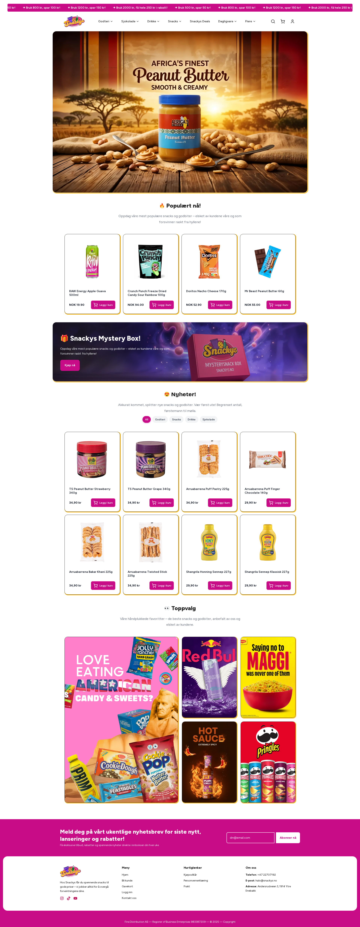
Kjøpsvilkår (190, 874)
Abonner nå (288, 837)
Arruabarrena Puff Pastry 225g (207, 489)
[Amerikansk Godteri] (121, 720)
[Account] (292, 21)
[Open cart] (282, 21)
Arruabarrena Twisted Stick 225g (147, 573)
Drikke (151, 21)
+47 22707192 (266, 874)
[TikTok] (68, 898)
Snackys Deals (200, 21)
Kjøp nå (70, 365)
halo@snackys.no (266, 880)
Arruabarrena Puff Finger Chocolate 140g (262, 490)
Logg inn (127, 892)
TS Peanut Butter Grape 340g (149, 489)
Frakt (187, 886)
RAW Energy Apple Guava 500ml (87, 293)
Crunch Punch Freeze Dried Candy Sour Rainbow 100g (147, 293)
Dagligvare (225, 21)
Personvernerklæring (196, 880)
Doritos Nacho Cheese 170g (206, 291)
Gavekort (127, 886)
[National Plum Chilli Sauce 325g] (209, 762)
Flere (248, 21)
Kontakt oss (129, 898)
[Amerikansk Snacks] (268, 762)
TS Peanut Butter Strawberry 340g (89, 490)
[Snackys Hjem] (74, 21)
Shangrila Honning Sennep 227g (208, 572)
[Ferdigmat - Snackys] (268, 677)
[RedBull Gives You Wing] (209, 677)
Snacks (173, 21)
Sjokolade (128, 21)
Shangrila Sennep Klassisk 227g (267, 572)
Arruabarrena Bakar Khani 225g (90, 572)
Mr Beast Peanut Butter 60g (264, 291)
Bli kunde (127, 880)
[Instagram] (61, 898)
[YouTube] (75, 898)
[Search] (273, 21)
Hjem (125, 874)
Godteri (103, 21)
